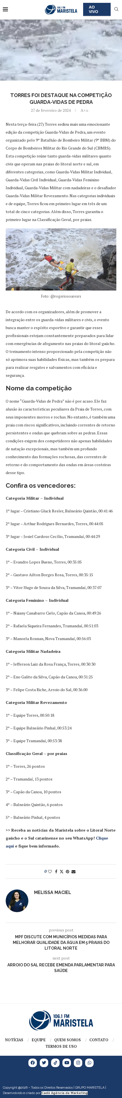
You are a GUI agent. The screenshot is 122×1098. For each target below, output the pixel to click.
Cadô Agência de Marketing (64, 1093)
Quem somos (67, 1039)
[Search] (116, 9)
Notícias (14, 1039)
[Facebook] (32, 1063)
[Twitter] (44, 1063)
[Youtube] (66, 1063)
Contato (98, 1039)
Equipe (39, 1039)
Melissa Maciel (52, 892)
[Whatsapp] (89, 1063)
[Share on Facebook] (56, 871)
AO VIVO (93, 9)
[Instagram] (78, 1063)
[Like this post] (50, 871)
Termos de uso (61, 1046)
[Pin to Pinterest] (67, 871)
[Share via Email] (73, 871)
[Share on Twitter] (62, 871)
